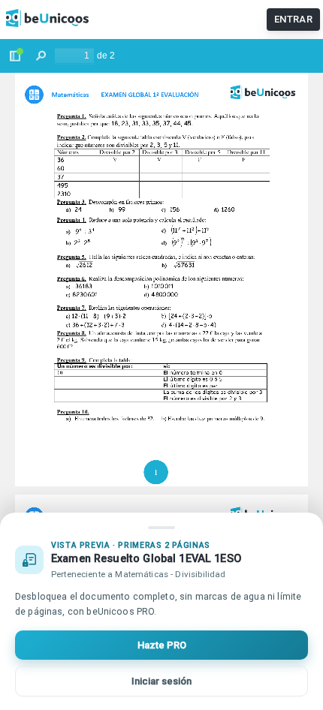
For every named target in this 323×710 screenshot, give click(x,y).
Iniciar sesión (161, 681)
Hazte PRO (161, 645)
